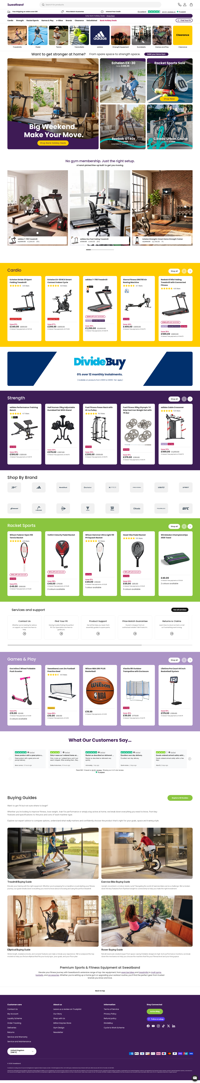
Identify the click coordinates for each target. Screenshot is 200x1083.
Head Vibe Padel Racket (134, 535)
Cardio (10, 20)
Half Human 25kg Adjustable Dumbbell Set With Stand (61, 408)
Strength (20, 20)
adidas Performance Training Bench (24, 408)
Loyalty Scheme (14, 1018)
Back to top (100, 991)
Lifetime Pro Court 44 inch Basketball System (173, 670)
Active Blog (155, 1011)
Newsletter (58, 1032)
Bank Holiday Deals (108, 20)
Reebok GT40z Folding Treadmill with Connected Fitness (173, 282)
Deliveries (11, 1027)
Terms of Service (111, 1009)
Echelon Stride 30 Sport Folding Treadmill (21, 281)
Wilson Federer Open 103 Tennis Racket (21, 536)
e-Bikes (59, 20)
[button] (191, 4)
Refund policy (110, 1018)
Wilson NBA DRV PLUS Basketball (95, 670)
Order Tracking (14, 1023)
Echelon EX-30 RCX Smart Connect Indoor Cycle (59, 281)
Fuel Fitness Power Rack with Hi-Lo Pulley (99, 408)
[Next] (189, 209)
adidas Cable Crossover (172, 407)
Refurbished (92, 20)
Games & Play (47, 20)
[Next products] (190, 271)
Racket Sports (33, 20)
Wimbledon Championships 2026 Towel (174, 536)
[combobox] (100, 5)
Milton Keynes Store (62, 1023)
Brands (69, 20)
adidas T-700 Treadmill (27, 239)
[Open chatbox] (195, 1078)
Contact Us (12, 1009)
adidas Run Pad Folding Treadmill (94, 239)
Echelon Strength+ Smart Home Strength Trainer (162, 239)
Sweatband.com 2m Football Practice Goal (61, 670)
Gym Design (58, 1027)
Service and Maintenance (19, 1041)
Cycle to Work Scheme (114, 1027)
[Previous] (10, 209)
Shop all (174, 271)
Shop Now (110, 16)
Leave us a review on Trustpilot (67, 1009)
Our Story (57, 1013)
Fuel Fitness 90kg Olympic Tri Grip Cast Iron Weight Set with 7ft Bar (137, 410)
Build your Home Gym (156, 54)
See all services (179, 610)
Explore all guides (180, 798)
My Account (12, 1013)
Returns (10, 1032)
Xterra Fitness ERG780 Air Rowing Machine (135, 281)
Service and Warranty (17, 1037)
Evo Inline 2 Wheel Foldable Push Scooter (22, 670)
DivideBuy (108, 1023)
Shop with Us (59, 1018)
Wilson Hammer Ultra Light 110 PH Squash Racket (99, 536)
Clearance (79, 20)
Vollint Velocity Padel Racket (61, 535)
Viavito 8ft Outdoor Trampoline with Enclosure (136, 670)
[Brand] (14, 487)
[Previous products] (184, 271)
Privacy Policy (110, 1013)
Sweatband (17, 1063)
